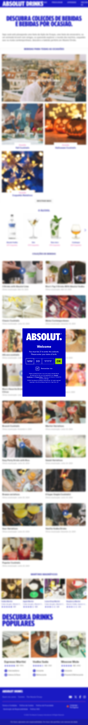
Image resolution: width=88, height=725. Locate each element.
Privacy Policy (39, 377)
